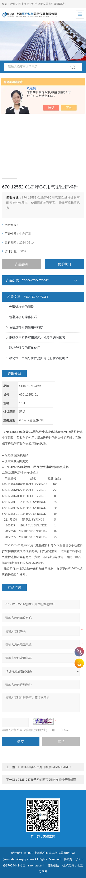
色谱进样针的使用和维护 (26, 327)
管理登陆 (53, 865)
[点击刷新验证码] (43, 721)
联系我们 (64, 264)
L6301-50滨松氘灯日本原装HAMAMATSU (45, 767)
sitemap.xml (36, 865)
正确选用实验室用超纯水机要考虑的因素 (37, 337)
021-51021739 (79, 651)
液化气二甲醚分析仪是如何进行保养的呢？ (38, 358)
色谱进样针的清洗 (21, 306)
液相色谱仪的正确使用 (24, 347)
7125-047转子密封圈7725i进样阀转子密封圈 (47, 779)
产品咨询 (21, 264)
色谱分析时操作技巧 (23, 317)
